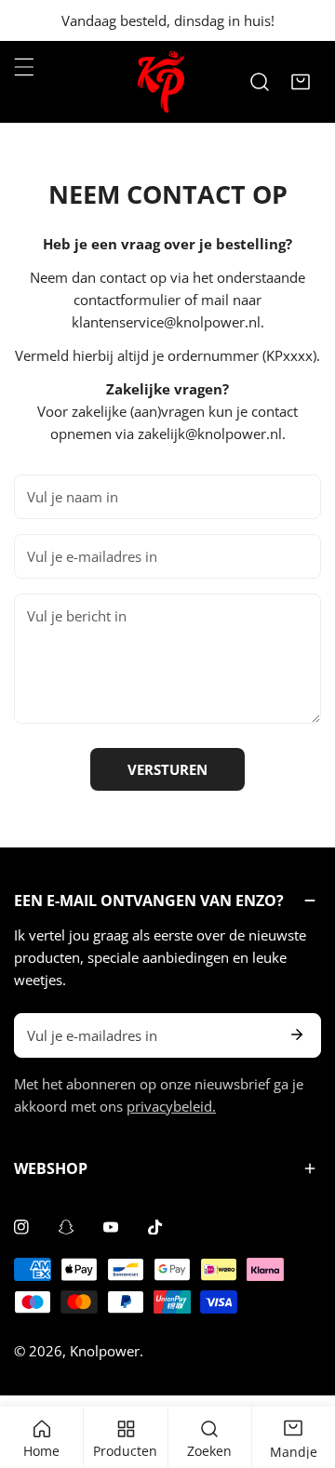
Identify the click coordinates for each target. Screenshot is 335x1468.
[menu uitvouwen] (24, 67)
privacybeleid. (171, 1106)
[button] (300, 81)
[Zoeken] (259, 81)
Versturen (167, 769)
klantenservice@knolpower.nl (166, 322)
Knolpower (105, 1350)
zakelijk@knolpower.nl (210, 433)
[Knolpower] (161, 82)
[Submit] (297, 1034)
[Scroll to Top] (301, 1369)
